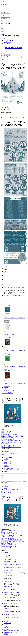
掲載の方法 (7, 466)
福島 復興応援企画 (8, 575)
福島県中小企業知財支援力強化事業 (13, 564)
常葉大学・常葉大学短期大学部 (12, 592)
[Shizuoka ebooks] (10, 35)
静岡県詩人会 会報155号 (10, 334)
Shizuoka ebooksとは (10, 40)
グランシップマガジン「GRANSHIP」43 (14, 383)
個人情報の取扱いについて (11, 470)
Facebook (6, 387)
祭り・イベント (5, 117)
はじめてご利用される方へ (11, 390)
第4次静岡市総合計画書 (10, 559)
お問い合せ (7, 43)
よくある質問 (7, 462)
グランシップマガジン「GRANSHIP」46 (14, 318)
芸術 (8, 109)
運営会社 (6, 459)
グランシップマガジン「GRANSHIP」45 (14, 350)
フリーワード (4, 57)
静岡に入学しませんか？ (10, 586)
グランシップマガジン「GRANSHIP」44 (14, 366)
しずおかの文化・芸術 (10, 597)
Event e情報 (7, 386)
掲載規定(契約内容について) (11, 468)
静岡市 (7, 107)
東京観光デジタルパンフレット (12, 570)
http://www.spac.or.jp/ (17, 295)
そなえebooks (7, 581)
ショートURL (21, 117)
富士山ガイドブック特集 (10, 603)
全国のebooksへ (8, 608)
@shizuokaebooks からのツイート (9, 453)
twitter (5, 388)
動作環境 (6, 471)
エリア (2, 53)
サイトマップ (7, 463)
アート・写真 (13, 117)
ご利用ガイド (7, 42)
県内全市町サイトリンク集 (11, 614)
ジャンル (3, 55)
